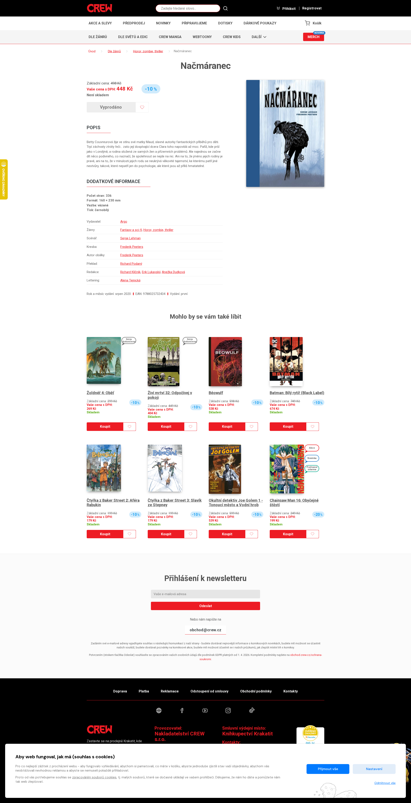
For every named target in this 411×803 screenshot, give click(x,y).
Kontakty (290, 691)
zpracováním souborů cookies (94, 777)
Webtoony (202, 37)
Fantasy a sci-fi (131, 230)
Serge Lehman (130, 238)
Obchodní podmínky (256, 691)
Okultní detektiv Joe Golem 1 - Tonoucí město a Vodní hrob (236, 502)
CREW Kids (232, 37)
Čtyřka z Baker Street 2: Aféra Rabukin (113, 502)
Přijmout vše (328, 769)
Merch (316, 36)
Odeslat (205, 606)
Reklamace (170, 691)
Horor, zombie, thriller (158, 230)
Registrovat (312, 8)
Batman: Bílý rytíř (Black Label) (297, 392)
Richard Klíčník (130, 272)
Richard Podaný (131, 264)
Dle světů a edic (133, 37)
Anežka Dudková (173, 272)
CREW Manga (170, 37)
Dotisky (225, 23)
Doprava (120, 691)
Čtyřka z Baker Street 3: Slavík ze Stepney (175, 502)
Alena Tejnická (130, 280)
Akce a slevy (100, 23)
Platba (144, 691)
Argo (123, 221)
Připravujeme (194, 23)
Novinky (163, 23)
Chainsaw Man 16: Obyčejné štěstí (294, 502)
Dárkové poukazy (260, 23)
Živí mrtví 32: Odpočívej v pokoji (170, 395)
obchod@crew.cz (205, 630)
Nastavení (374, 769)
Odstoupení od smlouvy (209, 691)
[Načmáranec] (285, 133)
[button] (258, 37)
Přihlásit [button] (288, 8)
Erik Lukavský (151, 272)
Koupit (105, 426)
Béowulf (216, 392)
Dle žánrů (98, 37)
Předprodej (134, 23)
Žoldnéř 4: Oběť (100, 392)
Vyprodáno (111, 107)
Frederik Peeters (131, 247)
